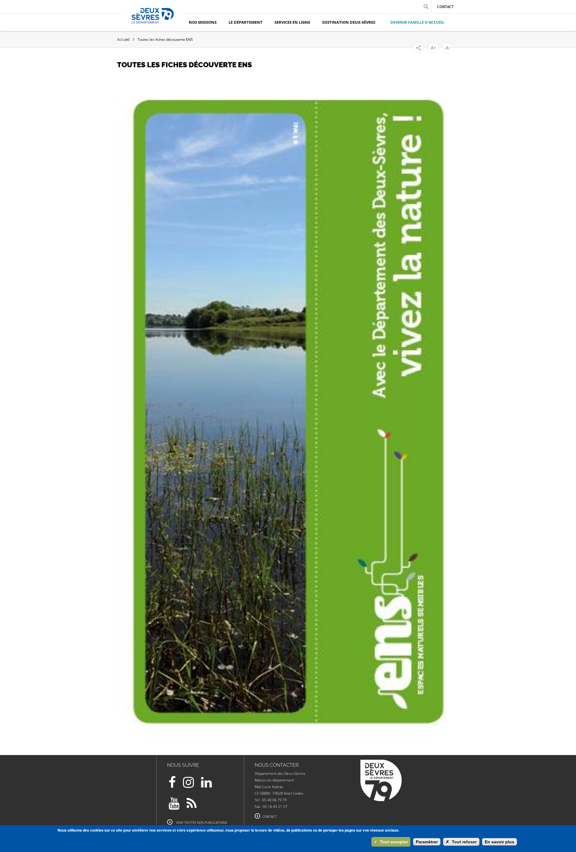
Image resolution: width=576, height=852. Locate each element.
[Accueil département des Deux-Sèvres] (153, 23)
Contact (445, 6)
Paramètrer (427, 841)
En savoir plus (499, 841)
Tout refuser (461, 841)
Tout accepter (391, 841)
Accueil (123, 40)
